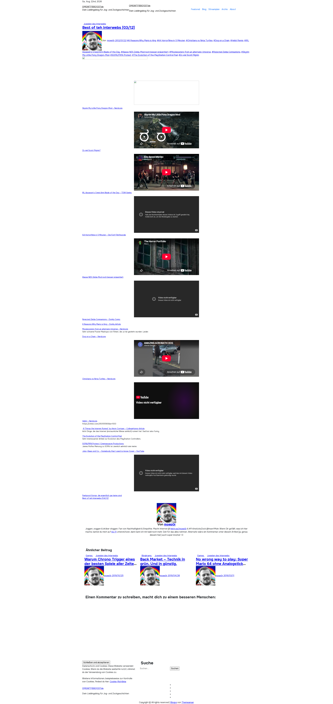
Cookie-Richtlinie (118, 681)
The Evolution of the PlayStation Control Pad (102, 436)
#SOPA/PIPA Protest (120, 55)
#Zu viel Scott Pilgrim (189, 55)
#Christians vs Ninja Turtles (199, 40)
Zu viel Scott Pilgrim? (91, 150)
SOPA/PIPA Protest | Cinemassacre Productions (103, 443)
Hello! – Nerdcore (89, 421)
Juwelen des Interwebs (95, 23)
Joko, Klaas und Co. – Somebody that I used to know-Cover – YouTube (113, 451)
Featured (195, 9)
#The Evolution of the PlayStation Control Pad (155, 55)
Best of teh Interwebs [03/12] (108, 27)
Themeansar (188, 702)
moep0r (111, 40)
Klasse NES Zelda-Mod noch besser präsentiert (102, 277)
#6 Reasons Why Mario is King (141, 40)
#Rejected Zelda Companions (226, 52)
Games (89, 555)
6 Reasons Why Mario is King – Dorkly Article (101, 324)
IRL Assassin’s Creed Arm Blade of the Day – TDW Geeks (107, 192)
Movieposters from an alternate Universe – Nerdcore (105, 329)
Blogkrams (147, 555)
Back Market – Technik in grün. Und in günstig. (162, 561)
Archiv (225, 9)
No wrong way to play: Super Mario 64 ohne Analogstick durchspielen (222, 563)
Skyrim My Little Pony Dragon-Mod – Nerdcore (102, 108)
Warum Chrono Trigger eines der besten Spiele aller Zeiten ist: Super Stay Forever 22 (110, 563)
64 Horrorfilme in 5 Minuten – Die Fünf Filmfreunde (104, 235)
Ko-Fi (114, 531)
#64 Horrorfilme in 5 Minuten (171, 40)
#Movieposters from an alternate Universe (190, 52)
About (233, 9)
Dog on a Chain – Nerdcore (94, 336)
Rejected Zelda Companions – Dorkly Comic (101, 319)
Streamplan (214, 9)
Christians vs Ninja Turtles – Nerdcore (98, 379)
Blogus (173, 702)
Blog (204, 9)
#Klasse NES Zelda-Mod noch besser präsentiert (144, 52)
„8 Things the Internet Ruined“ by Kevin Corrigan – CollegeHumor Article (113, 428)
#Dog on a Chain (221, 40)
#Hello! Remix (236, 40)
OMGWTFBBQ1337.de (93, 6)
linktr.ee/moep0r (179, 528)
